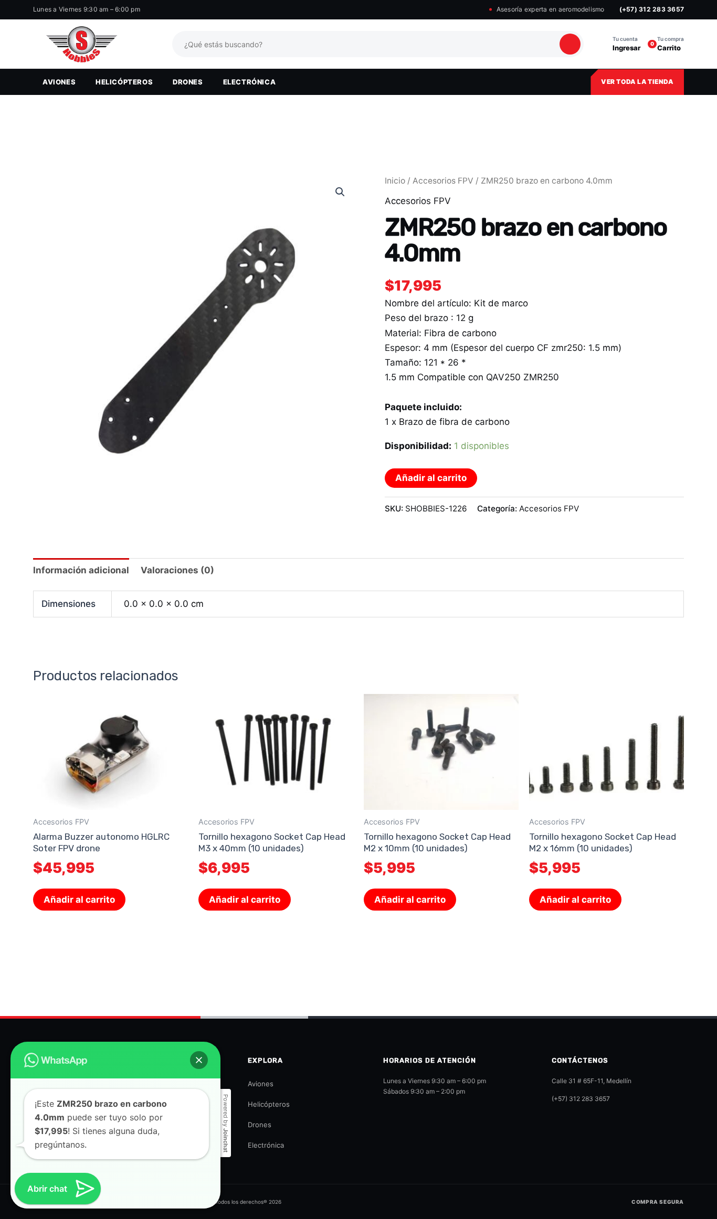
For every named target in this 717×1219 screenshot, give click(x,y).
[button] (340, 192)
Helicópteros (269, 1104)
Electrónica (266, 1145)
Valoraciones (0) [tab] (177, 570)
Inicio (395, 181)
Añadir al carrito (431, 478)
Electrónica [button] (249, 82)
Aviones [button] (59, 82)
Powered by (225, 1123)
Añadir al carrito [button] (79, 899)
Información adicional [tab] (81, 570)
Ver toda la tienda (637, 81)
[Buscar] (570, 44)
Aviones (260, 1083)
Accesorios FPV (443, 181)
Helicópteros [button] (124, 82)
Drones (259, 1124)
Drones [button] (188, 82)
